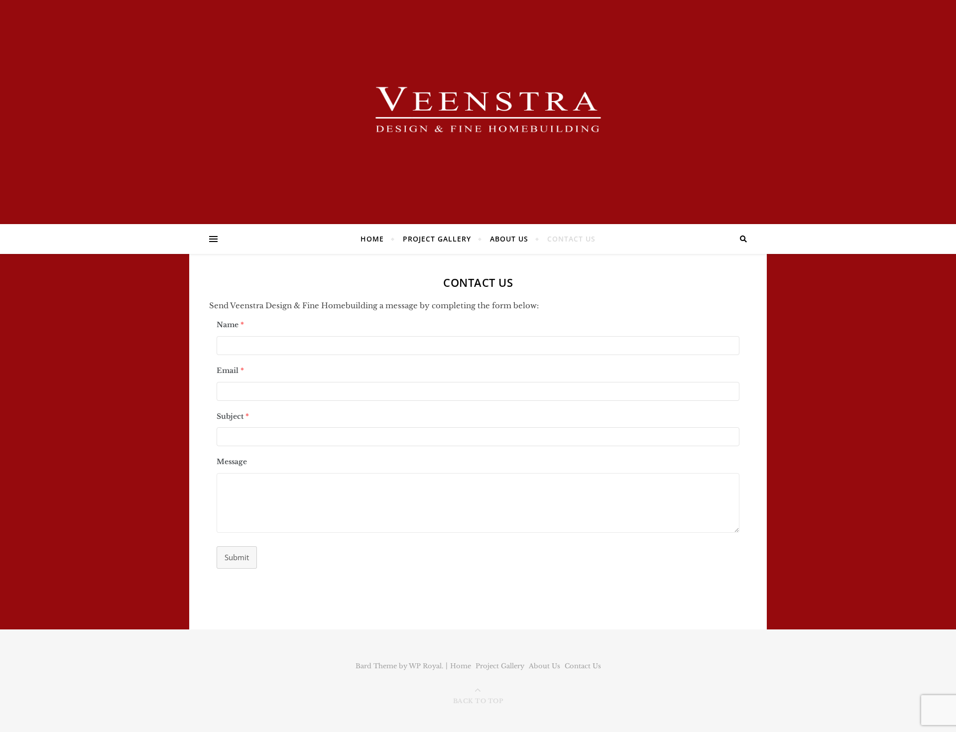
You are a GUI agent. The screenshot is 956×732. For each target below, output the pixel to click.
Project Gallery (437, 239)
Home (372, 239)
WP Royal (425, 666)
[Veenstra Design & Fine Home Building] (478, 109)
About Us (509, 239)
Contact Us (571, 239)
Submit (237, 557)
